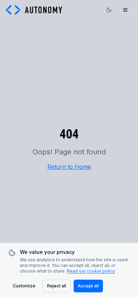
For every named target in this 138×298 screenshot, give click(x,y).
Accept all (88, 285)
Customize (24, 285)
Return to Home (69, 166)
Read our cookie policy (91, 271)
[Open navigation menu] (125, 10)
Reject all (56, 285)
